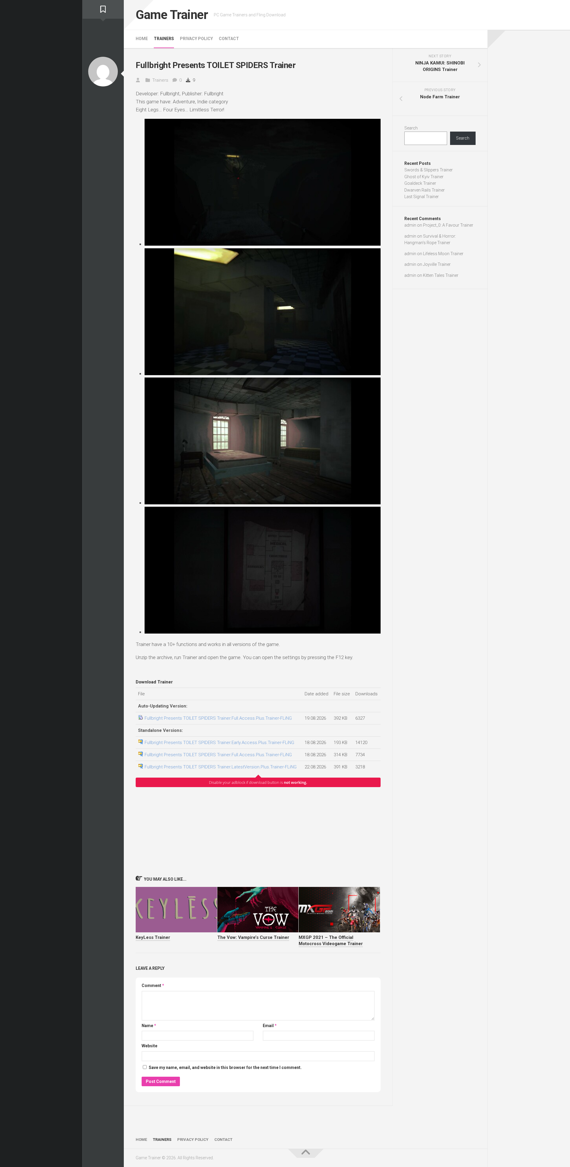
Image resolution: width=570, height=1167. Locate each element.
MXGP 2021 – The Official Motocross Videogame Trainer (331, 940)
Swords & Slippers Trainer (428, 170)
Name (149, 1025)
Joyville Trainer (437, 264)
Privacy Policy (196, 38)
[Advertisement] (258, 831)
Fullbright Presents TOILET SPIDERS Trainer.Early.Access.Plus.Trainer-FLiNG (219, 742)
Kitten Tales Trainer (440, 275)
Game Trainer (172, 14)
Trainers (164, 38)
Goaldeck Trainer (420, 183)
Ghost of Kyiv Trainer (424, 176)
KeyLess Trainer (153, 937)
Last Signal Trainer (421, 196)
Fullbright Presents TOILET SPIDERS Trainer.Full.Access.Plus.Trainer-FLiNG (218, 718)
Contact (229, 38)
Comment (153, 985)
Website (149, 1045)
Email (270, 1025)
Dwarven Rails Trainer (424, 190)
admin (410, 225)
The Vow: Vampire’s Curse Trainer (253, 937)
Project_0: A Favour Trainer (448, 225)
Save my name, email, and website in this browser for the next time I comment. (225, 1067)
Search (411, 128)
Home (142, 38)
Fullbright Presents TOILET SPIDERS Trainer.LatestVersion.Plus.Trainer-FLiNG (221, 767)
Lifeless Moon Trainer (443, 253)
